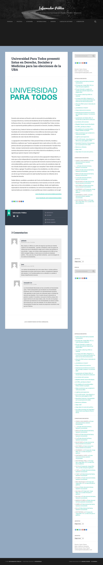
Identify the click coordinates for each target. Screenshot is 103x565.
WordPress (38, 561)
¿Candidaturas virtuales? (82, 107)
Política (19, 21)
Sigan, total (78, 149)
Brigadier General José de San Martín (85, 124)
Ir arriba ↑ (94, 561)
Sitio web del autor (17, 216)
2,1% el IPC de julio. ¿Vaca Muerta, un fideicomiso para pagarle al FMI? (85, 140)
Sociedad (49, 215)
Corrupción (80, 21)
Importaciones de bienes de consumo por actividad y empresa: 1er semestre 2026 (85, 114)
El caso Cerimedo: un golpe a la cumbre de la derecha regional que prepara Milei (84, 91)
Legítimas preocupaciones (82, 137)
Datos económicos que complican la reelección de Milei (85, 133)
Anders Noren (85, 561)
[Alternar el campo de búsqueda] (95, 21)
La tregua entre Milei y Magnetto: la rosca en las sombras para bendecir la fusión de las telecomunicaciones (85, 100)
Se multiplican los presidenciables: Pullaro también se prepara (84, 129)
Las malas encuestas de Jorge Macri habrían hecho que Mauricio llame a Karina (85, 411)
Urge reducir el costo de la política (84, 151)
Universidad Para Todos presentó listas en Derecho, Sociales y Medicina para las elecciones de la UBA (36, 64)
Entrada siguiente (51, 222)
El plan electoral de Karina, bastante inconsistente (84, 162)
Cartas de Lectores (66, 21)
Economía (29, 21)
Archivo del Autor (14, 216)
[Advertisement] (51, 35)
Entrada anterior (51, 219)
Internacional (41, 21)
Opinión (53, 21)
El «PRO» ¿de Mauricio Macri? (83, 126)
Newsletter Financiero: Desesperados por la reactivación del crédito (85, 143)
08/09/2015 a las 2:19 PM (30, 284)
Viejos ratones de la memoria (83, 110)
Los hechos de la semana (82, 122)
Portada (10, 21)
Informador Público (51, 8)
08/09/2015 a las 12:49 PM (28, 242)
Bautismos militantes (81, 147)
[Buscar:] (85, 56)
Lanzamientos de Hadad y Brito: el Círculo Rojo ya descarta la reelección (85, 118)
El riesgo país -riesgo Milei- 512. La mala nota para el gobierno (84, 86)
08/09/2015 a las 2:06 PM (27, 266)
